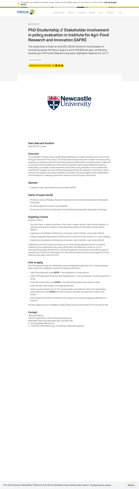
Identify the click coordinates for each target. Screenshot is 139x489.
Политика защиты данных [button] (100, 485)
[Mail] (62, 65)
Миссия (92, 13)
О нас (101, 13)
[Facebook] (59, 65)
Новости (71, 13)
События (82, 13)
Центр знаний (59, 13)
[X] (53, 65)
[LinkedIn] (56, 65)
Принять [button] (131, 485)
